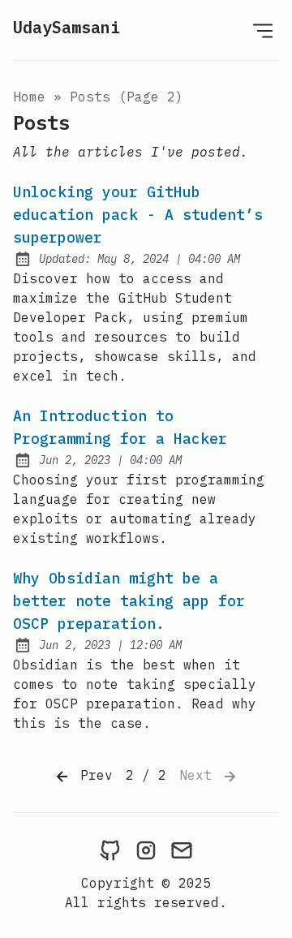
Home (29, 96)
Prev (92, 775)
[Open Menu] (263, 30)
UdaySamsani (66, 27)
